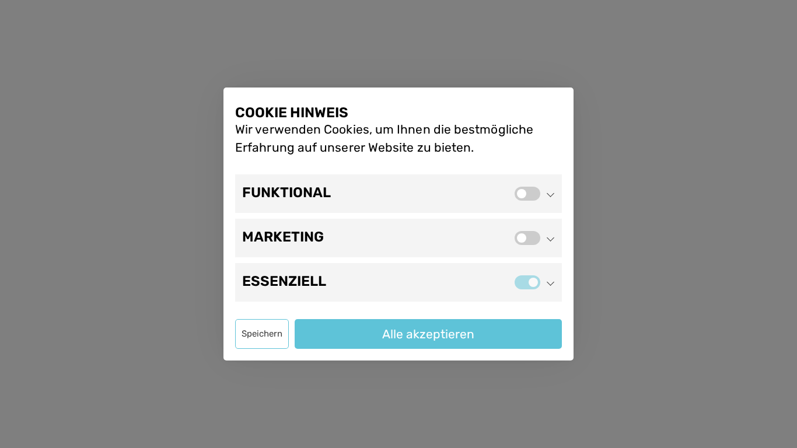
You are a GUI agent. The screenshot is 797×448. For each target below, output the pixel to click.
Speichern (262, 333)
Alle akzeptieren (428, 334)
